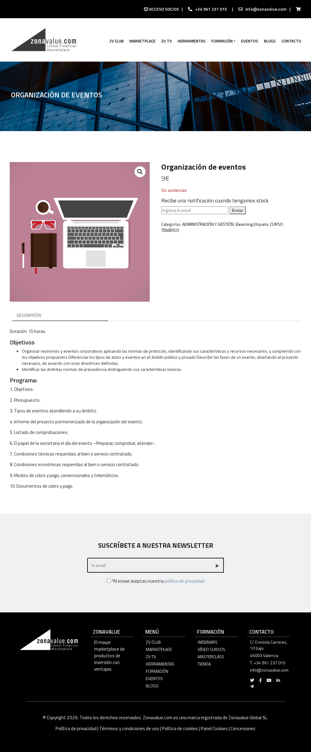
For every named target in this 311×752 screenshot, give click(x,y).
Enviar (237, 210)
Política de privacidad (76, 728)
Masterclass (211, 656)
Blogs (152, 686)
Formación (157, 671)
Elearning (244, 224)
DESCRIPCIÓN (29, 315)
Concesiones (243, 728)
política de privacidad (184, 581)
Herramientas (160, 664)
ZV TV (151, 656)
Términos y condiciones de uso (129, 728)
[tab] (60, 315)
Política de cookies (180, 728)
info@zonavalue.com (265, 9)
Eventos (154, 678)
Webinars (207, 642)
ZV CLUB (153, 642)
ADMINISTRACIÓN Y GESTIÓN (208, 224)
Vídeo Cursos (211, 649)
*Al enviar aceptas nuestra (157, 581)
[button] (140, 171)
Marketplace (159, 649)
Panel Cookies (214, 728)
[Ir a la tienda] (296, 9)
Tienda (204, 664)
